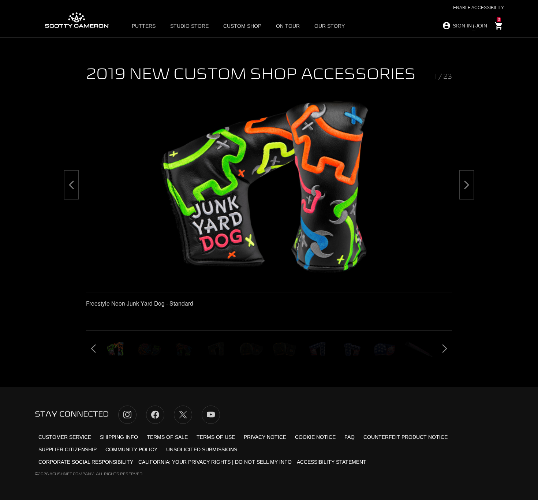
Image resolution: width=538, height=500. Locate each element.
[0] (498, 26)
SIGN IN (462, 26)
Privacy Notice (265, 437)
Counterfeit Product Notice (405, 437)
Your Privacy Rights (201, 462)
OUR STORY (329, 26)
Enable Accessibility (478, 7)
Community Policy (131, 449)
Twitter (183, 415)
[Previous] (71, 184)
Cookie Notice (315, 437)
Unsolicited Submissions (201, 449)
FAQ (349, 437)
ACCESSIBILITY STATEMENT (331, 462)
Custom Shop (242, 26)
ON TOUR (288, 26)
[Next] (466, 184)
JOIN (481, 26)
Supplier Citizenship (67, 449)
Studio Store (189, 26)
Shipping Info (119, 437)
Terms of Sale (167, 437)
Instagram (127, 415)
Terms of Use (216, 437)
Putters (144, 26)
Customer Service (64, 437)
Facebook (155, 415)
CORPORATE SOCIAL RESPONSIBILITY (85, 462)
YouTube (211, 415)
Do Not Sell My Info (263, 462)
